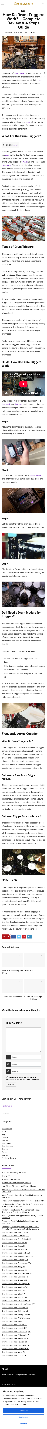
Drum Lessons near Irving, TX (13, 1266)
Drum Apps (6, 1143)
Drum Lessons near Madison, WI (14, 1287)
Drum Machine (7, 1146)
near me (5, 1155)
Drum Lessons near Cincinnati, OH (15, 1349)
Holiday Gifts (7, 1106)
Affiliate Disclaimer (28, 1374)
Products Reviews (9, 1158)
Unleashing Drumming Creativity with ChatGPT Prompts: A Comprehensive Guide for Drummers (21, 1228)
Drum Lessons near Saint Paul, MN (15, 1338)
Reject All (23, 1424)
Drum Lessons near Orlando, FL (14, 1355)
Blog (23, 11)
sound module (35, 475)
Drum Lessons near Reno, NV (13, 1290)
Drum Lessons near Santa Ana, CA (15, 1345)
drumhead (19, 404)
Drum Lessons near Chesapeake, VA (16, 1263)
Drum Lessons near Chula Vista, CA (16, 1301)
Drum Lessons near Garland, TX (14, 1249)
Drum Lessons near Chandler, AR (15, 1308)
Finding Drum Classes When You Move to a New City (23, 1201)
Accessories (7, 1129)
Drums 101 (28, 971)
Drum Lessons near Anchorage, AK (16, 1318)
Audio (4, 1131)
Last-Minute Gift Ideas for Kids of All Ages (19, 1186)
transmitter (6, 165)
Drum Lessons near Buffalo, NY (14, 1297)
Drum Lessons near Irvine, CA (13, 1352)
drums (39, 80)
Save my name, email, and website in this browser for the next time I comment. (23, 1078)
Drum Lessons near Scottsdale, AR (16, 1253)
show (15, 145)
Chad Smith (8, 32)
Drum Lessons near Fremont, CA (15, 1232)
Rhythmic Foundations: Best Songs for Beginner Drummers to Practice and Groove (21, 1211)
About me (5, 1374)
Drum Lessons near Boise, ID (13, 1246)
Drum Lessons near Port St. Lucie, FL (16, 1239)
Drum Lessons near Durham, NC (14, 1325)
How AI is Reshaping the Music (14, 1172)
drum (7, 155)
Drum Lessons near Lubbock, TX (15, 1277)
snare (28, 122)
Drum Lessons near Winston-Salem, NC (17, 1256)
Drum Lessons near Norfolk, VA (14, 1243)
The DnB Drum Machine (12, 997)
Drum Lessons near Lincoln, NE (14, 1328)
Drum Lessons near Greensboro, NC (16, 1332)
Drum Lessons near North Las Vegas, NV (18, 1304)
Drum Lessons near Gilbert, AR (14, 1294)
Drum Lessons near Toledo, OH (14, 1280)
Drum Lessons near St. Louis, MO (15, 1311)
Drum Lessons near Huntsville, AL (15, 1236)
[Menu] (3, 3)
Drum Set (5, 1149)
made (25, 162)
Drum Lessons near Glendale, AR (15, 1260)
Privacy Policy (15, 1374)
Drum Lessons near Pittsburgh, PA (15, 1335)
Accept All (24, 1411)
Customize (23, 1417)
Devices (5, 1140)
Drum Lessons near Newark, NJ (14, 1342)
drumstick (6, 404)
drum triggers (19, 73)
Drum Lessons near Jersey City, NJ (16, 1314)
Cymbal (5, 1137)
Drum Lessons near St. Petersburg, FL (17, 1273)
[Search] (43, 3)
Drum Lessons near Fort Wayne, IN (16, 1284)
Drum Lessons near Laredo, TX (14, 1270)
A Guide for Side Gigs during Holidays (33, 998)
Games (4, 1152)
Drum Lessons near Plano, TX (13, 1321)
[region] (23, 1408)
